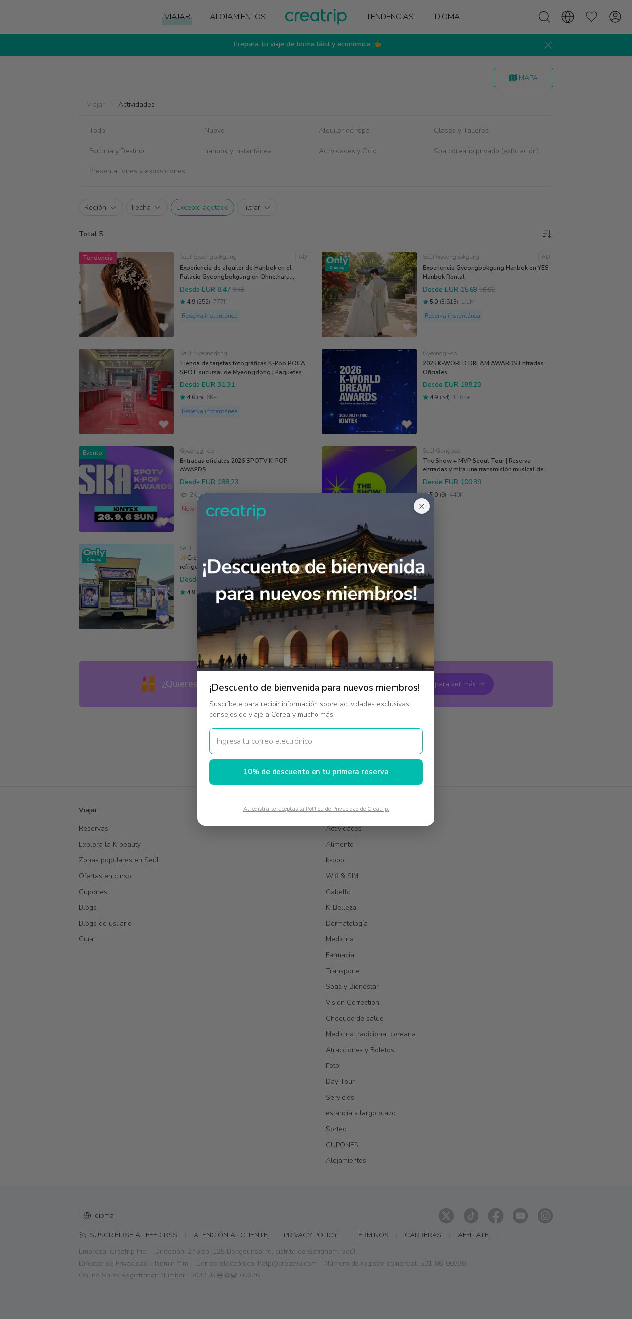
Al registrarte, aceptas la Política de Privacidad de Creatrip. (316, 809)
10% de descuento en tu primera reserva (316, 772)
